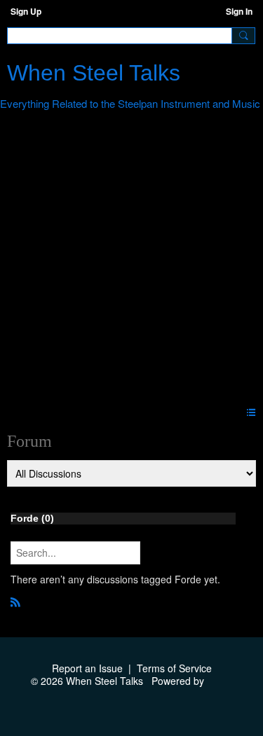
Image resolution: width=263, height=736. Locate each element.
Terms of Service (174, 668)
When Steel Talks (93, 72)
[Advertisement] (131, 261)
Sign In (239, 11)
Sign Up (26, 11)
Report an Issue (87, 668)
